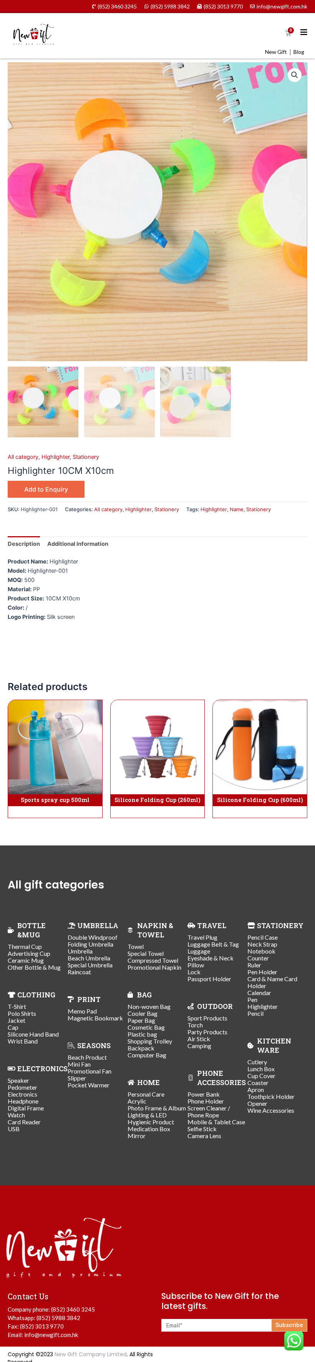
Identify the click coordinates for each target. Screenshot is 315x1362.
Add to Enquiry (46, 489)
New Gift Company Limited (91, 1354)
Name (237, 509)
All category (23, 456)
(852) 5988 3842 (58, 1317)
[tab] (24, 543)
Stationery (86, 456)
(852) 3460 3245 (73, 1309)
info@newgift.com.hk (51, 1334)
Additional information (77, 543)
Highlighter (55, 456)
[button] (295, 75)
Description (24, 543)
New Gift (276, 52)
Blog (298, 52)
